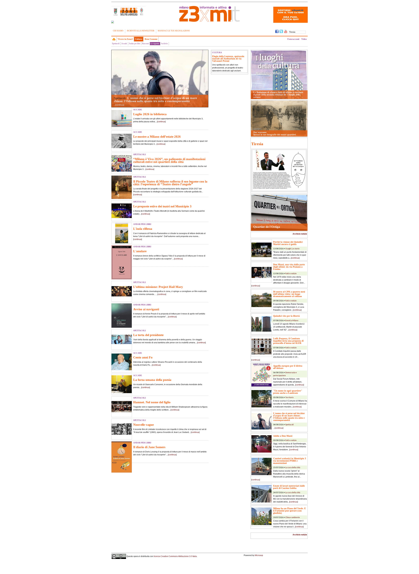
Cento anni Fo (143, 357)
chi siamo (118, 31)
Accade (124, 43)
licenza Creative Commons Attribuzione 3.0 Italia (175, 556)
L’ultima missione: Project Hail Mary (158, 287)
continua (120, 105)
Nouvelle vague (143, 424)
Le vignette (155, 43)
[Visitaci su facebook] (112, 22)
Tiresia (257, 144)
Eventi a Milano (291, 320)
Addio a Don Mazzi (282, 436)
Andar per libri (134, 43)
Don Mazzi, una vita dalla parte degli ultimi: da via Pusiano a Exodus (289, 266)
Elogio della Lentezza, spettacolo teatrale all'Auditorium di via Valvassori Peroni (228, 58)
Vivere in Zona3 (125, 39)
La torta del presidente (148, 335)
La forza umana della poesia (152, 380)
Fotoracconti (293, 39)
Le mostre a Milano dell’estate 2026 (157, 136)
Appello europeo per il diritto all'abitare (287, 366)
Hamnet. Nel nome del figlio (152, 402)
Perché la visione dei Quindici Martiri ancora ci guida (288, 243)
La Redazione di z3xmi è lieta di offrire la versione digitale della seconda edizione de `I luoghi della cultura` (278, 94)
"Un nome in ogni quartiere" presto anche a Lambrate (287, 391)
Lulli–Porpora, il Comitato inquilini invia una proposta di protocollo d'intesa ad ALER (288, 340)
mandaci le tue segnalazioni (174, 31)
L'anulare (139, 251)
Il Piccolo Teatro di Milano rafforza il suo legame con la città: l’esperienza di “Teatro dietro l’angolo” (170, 183)
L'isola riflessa (142, 228)
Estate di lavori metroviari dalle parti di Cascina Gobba (289, 486)
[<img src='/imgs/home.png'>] (114, 39)
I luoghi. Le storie (292, 248)
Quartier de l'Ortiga (266, 226)
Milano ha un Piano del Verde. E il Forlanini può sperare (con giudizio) (289, 510)
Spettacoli (115, 43)
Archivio (164, 43)
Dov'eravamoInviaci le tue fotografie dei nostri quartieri (274, 133)
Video (304, 39)
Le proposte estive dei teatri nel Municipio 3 (162, 206)
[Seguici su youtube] (285, 31)
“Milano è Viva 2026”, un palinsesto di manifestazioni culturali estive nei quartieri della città (169, 160)
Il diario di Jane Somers (149, 447)
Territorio (289, 397)
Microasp (259, 555)
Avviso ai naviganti (146, 309)
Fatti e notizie (291, 273)
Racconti (145, 43)
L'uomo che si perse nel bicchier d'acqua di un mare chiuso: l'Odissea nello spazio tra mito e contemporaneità (155, 99)
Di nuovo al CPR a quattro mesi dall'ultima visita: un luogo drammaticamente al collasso (289, 294)
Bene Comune (151, 39)
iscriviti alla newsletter (140, 31)
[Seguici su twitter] (281, 31)
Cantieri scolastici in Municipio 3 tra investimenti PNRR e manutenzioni (289, 460)
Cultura (138, 39)
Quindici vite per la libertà (286, 316)
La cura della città (292, 467)
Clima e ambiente (292, 517)
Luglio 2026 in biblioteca (150, 114)
